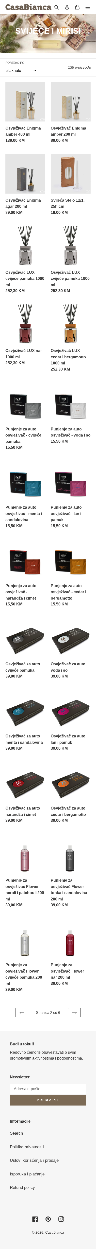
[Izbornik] (87, 6)
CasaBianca (54, 1232)
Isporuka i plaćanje (27, 1174)
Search (16, 1133)
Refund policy (22, 1187)
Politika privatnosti (27, 1147)
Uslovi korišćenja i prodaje (34, 1160)
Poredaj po (14, 63)
